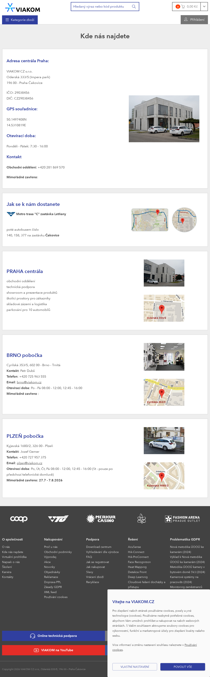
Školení (7, 567)
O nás (6, 546)
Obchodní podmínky (58, 552)
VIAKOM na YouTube (57, 650)
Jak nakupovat (95, 567)
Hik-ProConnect (138, 557)
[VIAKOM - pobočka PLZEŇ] (164, 440)
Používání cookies (55, 597)
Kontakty (7, 577)
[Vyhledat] (134, 6)
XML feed (50, 592)
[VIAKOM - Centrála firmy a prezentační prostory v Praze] (164, 118)
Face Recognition (139, 562)
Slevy (89, 572)
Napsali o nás (11, 562)
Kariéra (6, 572)
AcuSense (134, 546)
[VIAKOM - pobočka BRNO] (164, 356)
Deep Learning (138, 577)
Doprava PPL (52, 582)
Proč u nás (50, 546)
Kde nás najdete (12, 552)
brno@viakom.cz (29, 382)
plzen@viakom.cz (29, 463)
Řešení (133, 539)
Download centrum (98, 546)
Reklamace (51, 577)
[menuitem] (20, 19)
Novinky (49, 567)
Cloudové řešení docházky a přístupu (146, 584)
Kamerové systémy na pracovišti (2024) (184, 579)
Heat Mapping (137, 567)
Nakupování (53, 539)
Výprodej (50, 557)
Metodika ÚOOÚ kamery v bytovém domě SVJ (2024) (187, 569)
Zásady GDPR (53, 587)
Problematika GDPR (185, 539)
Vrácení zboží (95, 577)
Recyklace (92, 582)
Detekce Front (137, 572)
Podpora (92, 539)
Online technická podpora (57, 636)
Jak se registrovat (97, 562)
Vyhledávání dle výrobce (102, 552)
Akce (47, 562)
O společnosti (12, 539)
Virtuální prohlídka (14, 557)
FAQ (89, 557)
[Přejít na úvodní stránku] (22, 7)
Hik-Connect (136, 552)
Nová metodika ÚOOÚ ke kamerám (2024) (187, 549)
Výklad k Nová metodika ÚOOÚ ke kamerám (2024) (187, 559)
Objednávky (52, 572)
